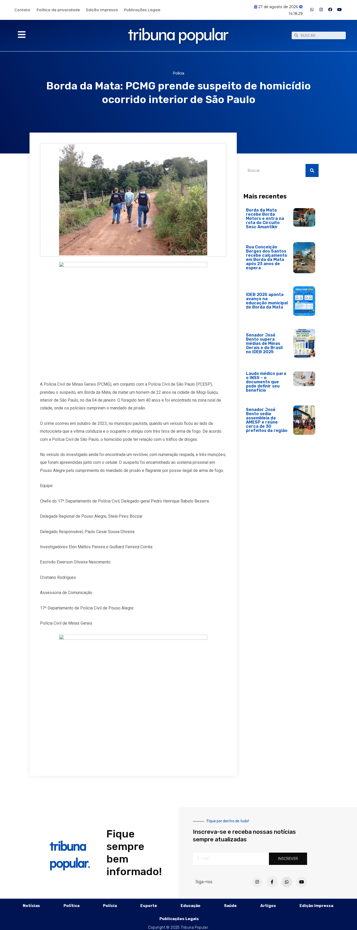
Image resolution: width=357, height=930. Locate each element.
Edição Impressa (102, 9)
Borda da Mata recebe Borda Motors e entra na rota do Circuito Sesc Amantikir (265, 218)
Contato (22, 9)
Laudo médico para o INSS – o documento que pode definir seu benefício (266, 382)
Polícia (178, 73)
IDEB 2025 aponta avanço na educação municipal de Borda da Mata (267, 301)
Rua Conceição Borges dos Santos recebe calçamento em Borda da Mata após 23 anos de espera (266, 257)
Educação (190, 905)
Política (71, 905)
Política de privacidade (58, 9)
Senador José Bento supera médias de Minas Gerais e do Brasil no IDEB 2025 (264, 343)
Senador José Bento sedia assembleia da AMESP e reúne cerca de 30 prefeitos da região (266, 420)
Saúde (230, 905)
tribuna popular (178, 32)
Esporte (148, 905)
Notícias (31, 905)
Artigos (268, 905)
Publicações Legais (142, 9)
